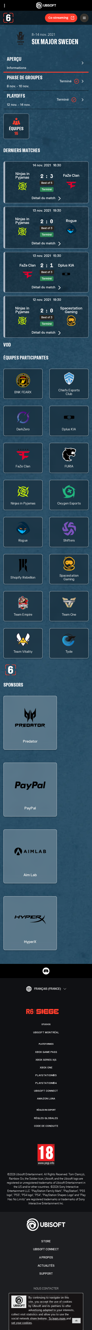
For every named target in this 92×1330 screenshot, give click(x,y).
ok (76, 1320)
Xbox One (46, 1067)
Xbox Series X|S (46, 1059)
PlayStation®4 (46, 1083)
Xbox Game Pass (46, 1052)
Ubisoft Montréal (46, 1032)
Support (46, 1273)
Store (46, 1241)
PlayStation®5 (46, 1075)
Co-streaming (58, 18)
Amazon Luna (46, 1098)
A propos (46, 1257)
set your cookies (21, 1322)
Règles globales (46, 1118)
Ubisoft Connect (46, 1249)
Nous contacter (46, 1288)
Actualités (46, 1265)
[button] (46, 182)
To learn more (57, 1318)
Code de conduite (46, 1125)
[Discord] (46, 971)
